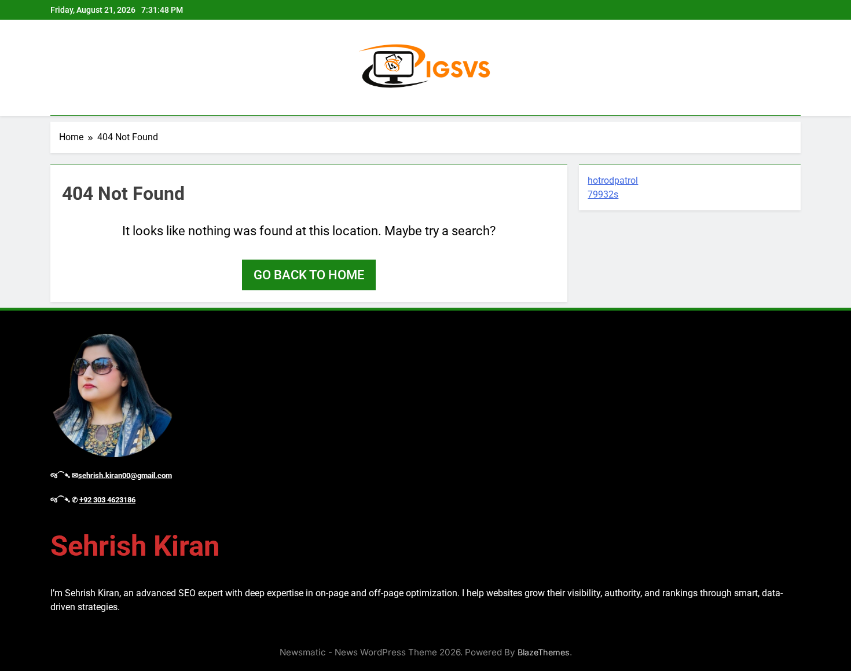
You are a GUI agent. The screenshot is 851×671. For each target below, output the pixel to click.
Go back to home (309, 275)
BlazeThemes (544, 652)
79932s (603, 194)
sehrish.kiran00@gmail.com (125, 475)
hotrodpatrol (613, 180)
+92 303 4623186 (107, 499)
